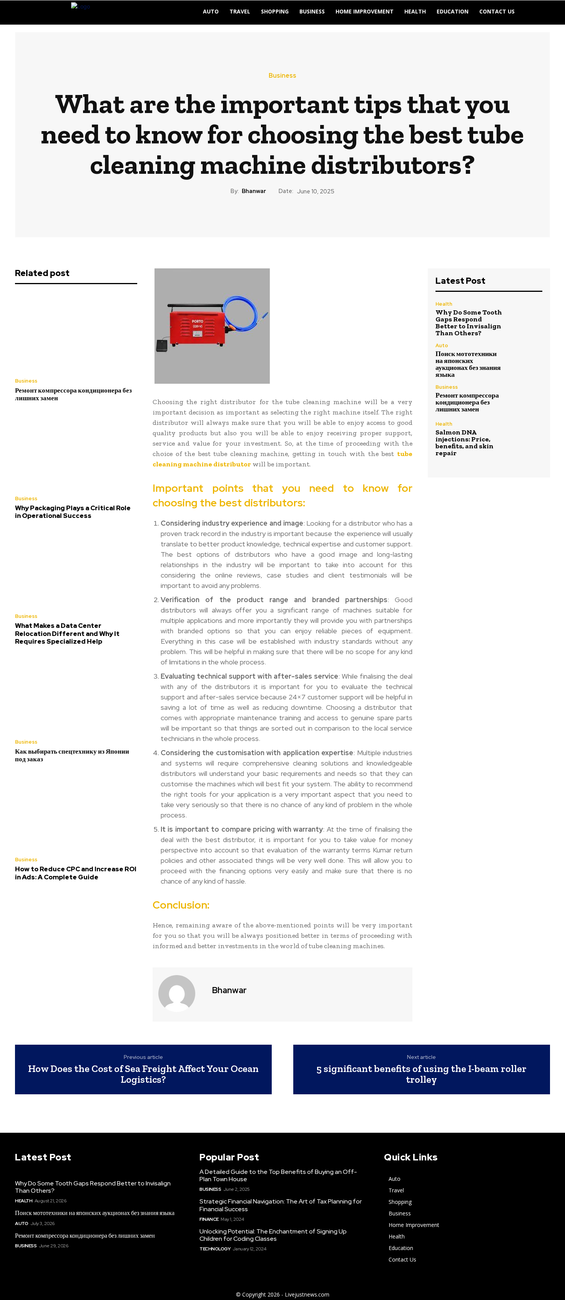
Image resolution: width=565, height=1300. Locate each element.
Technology (214, 1249)
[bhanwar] (181, 993)
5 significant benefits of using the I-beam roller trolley (421, 1074)
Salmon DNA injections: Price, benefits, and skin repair (464, 442)
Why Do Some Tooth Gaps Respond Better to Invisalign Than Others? (468, 322)
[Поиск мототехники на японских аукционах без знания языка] (526, 359)
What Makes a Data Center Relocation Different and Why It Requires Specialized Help (67, 633)
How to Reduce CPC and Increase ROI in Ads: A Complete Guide (75, 873)
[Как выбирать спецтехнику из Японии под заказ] (76, 694)
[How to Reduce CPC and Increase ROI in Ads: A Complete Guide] (76, 812)
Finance (209, 1219)
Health (443, 303)
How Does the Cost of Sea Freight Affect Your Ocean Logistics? (143, 1074)
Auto (441, 345)
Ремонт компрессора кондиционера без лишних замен (73, 394)
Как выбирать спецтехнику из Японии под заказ (72, 755)
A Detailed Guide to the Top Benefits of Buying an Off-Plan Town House (278, 1175)
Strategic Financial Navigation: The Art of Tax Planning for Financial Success (280, 1205)
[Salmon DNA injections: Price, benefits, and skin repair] (526, 437)
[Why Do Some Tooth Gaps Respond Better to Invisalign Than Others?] (526, 317)
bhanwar (254, 191)
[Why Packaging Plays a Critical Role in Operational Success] (76, 450)
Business (282, 76)
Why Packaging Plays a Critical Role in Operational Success (73, 512)
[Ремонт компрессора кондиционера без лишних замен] (76, 333)
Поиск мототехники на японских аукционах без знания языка (468, 364)
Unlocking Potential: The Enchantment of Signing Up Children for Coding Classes (273, 1235)
